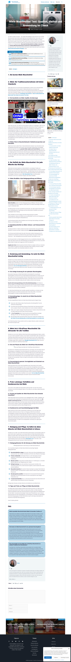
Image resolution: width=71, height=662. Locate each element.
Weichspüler (34, 655)
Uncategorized (34, 649)
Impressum (54, 641)
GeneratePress (40, 660)
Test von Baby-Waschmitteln (38, 373)
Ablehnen (56, 657)
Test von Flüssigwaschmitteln (20, 265)
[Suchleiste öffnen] (62, 2)
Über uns (52, 2)
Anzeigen (15, 69)
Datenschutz (53, 644)
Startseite (8, 34)
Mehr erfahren (18, 649)
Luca (18, 628)
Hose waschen (34, 647)
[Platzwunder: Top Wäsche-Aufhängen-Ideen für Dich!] (55, 125)
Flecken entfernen (45, 2)
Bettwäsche (34, 641)
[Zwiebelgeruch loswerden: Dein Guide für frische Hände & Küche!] (55, 97)
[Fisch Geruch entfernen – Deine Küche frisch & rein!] (55, 111)
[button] (68, 648)
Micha (47, 628)
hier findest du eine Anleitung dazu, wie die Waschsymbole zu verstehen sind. (27, 318)
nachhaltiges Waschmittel (25, 93)
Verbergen (54, 137)
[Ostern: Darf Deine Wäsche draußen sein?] (55, 83)
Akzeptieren (48, 657)
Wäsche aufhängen (34, 651)
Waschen (58, 2)
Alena (18, 563)
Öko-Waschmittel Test (27, 174)
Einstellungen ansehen (65, 657)
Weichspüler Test (29, 438)
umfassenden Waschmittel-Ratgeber (16, 48)
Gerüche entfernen (34, 645)
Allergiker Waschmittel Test (31, 340)
